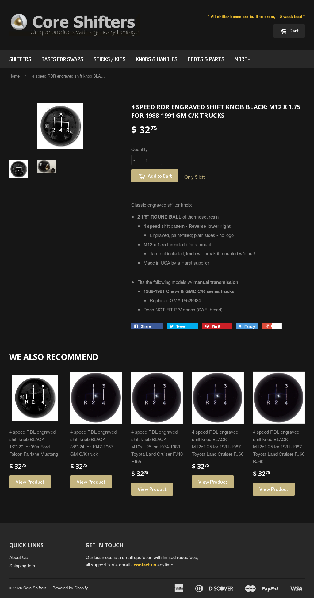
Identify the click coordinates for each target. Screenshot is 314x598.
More (241, 59)
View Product (30, 481)
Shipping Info (22, 565)
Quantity (139, 149)
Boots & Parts (206, 59)
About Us (18, 557)
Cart (294, 30)
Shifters (20, 59)
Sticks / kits (109, 59)
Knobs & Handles (156, 59)
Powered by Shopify (70, 588)
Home (14, 76)
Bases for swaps (62, 59)
